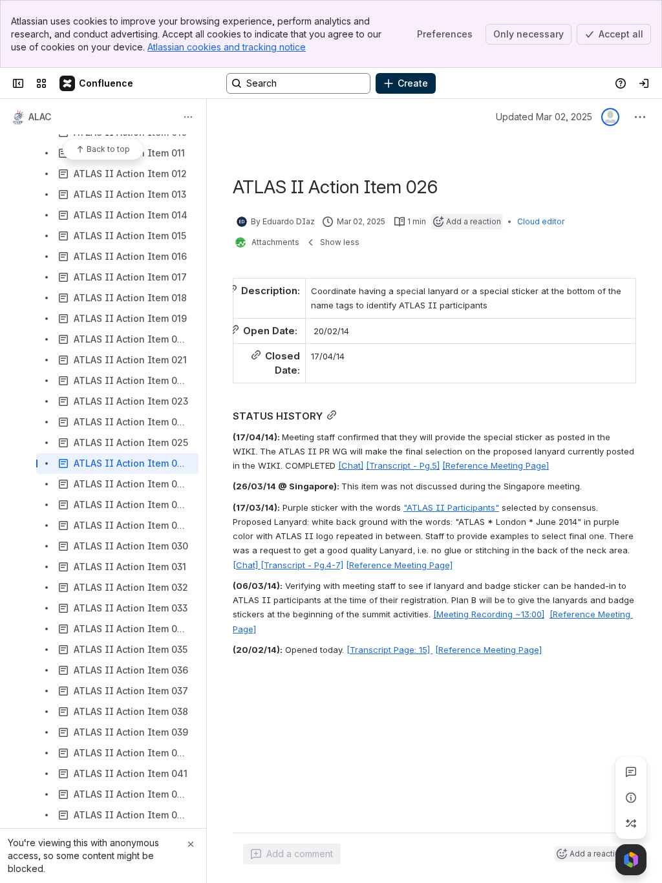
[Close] (190, 844)
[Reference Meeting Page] (495, 465)
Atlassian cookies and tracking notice (226, 46)
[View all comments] (631, 771)
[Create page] (631, 823)
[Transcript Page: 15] (389, 649)
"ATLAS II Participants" (451, 507)
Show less (339, 242)
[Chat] (350, 465)
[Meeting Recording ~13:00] (488, 614)
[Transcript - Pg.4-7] (302, 565)
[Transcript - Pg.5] (403, 465)
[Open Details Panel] (631, 797)
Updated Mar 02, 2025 (544, 116)
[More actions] (188, 117)
